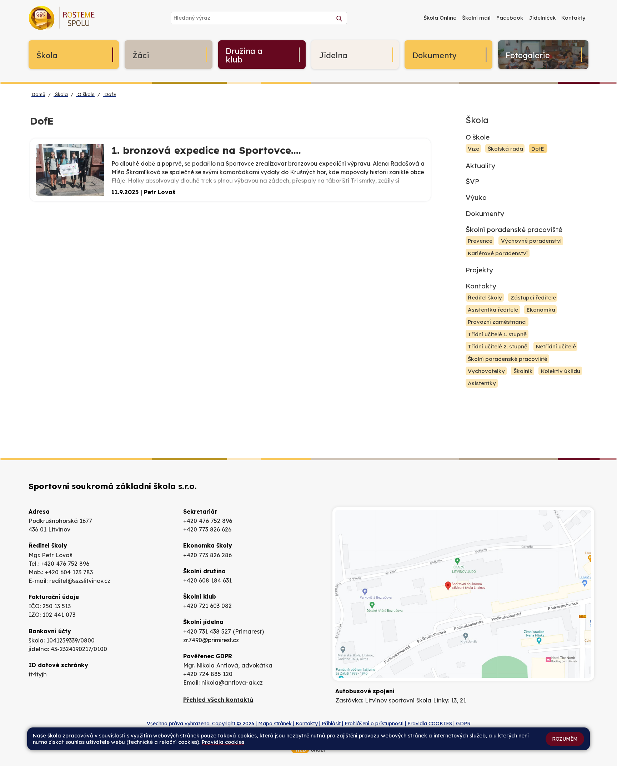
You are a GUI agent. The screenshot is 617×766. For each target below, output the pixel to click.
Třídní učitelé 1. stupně (497, 334)
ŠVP (472, 181)
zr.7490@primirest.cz (211, 640)
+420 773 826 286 (207, 555)
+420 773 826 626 (207, 529)
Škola (61, 94)
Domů (38, 94)
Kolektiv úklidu (560, 371)
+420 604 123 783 (69, 572)
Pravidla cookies (223, 742)
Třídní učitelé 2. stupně (497, 346)
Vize (473, 148)
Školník (523, 371)
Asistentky (482, 383)
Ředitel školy (485, 297)
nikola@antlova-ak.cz (232, 682)
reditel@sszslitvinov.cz (79, 580)
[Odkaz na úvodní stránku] (63, 19)
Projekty (479, 270)
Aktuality (480, 165)
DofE (109, 94)
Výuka (476, 197)
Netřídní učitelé (556, 346)
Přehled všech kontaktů (218, 699)
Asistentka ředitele (493, 309)
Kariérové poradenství (498, 253)
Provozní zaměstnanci (497, 322)
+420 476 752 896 (64, 563)
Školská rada (505, 148)
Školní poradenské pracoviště (514, 229)
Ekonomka (541, 309)
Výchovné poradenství (531, 240)
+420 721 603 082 (207, 605)
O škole (85, 94)
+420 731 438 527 (207, 631)
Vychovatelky (486, 371)
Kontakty (481, 286)
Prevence (480, 240)
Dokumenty (485, 213)
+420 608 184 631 (207, 580)
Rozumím (565, 739)
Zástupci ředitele (533, 297)
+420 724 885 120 (207, 673)
